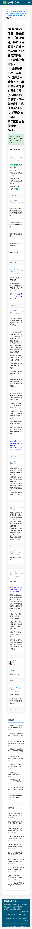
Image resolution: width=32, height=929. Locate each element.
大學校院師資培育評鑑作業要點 (18, 296)
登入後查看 (16, 136)
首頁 (7, 11)
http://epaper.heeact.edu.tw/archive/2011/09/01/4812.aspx (15, 589)
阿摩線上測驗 (12, 2)
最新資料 (25, 911)
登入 (29, 2)
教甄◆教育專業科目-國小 (17, 11)
